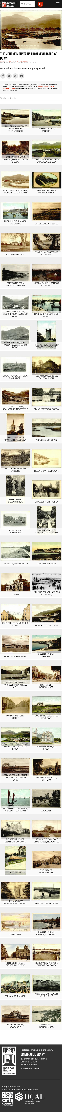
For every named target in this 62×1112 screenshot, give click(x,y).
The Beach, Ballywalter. (15, 563)
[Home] (3, 4)
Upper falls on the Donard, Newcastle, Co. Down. (15, 159)
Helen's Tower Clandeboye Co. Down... (15, 902)
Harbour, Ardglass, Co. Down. (46, 315)
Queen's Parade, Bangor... (46, 129)
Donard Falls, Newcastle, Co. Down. (46, 531)
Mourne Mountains (23, 61)
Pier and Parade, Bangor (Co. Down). (47, 593)
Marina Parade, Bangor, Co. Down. (46, 284)
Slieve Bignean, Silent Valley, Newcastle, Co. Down (15, 345)
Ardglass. (46, 810)
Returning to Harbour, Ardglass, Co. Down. (15, 809)
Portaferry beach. (46, 563)
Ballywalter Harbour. (47, 903)
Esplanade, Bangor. (15, 996)
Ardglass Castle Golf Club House (46, 994)
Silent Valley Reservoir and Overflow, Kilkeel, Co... (15, 685)
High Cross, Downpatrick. (15, 500)
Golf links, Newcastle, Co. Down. (47, 716)
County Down (10, 61)
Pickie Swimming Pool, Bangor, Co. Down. (46, 964)
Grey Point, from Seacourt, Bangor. (15, 284)
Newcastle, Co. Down (46, 625)
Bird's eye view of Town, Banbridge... (15, 376)
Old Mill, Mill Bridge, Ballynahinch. (47, 376)
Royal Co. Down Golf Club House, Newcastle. (46, 840)
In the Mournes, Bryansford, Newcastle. (15, 407)
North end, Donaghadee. (46, 1025)
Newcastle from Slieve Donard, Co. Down (47, 160)
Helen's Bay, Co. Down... (46, 471)
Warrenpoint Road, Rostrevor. (46, 778)
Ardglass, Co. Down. (46, 440)
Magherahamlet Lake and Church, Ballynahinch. (15, 128)
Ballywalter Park (15, 254)
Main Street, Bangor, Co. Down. (15, 624)
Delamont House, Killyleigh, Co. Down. (15, 840)
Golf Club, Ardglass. (15, 656)
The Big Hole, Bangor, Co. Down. (15, 222)
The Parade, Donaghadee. (46, 871)
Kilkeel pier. (15, 934)
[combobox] (27, 4)
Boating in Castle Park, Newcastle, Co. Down (15, 191)
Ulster (2, 61)
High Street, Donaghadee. (46, 686)
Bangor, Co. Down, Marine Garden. (47, 191)
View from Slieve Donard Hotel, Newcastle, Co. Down (15, 746)
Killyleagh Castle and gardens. (15, 469)
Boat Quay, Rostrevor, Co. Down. (47, 253)
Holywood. (15, 872)
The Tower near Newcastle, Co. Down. (15, 438)
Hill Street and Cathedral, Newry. (15, 964)
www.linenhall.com (30, 1069)
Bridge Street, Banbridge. (15, 531)
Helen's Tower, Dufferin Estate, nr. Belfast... (46, 346)
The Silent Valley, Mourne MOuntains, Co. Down (15, 314)
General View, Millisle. (46, 223)
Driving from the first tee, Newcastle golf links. (15, 777)
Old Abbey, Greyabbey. (46, 501)
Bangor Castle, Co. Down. (47, 747)
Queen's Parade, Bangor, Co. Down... (46, 933)
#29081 (15, 594)
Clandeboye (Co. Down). (46, 409)
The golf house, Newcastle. (15, 1025)
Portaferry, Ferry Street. (15, 716)
